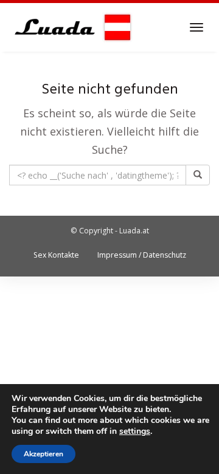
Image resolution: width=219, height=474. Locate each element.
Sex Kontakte (56, 255)
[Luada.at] (71, 27)
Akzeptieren (43, 454)
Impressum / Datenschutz (141, 255)
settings (134, 431)
